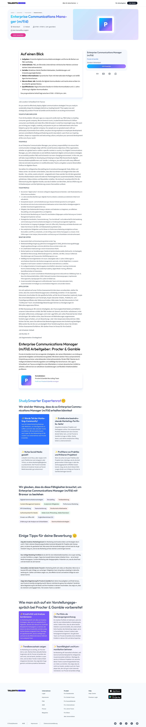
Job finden (132, 3)
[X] (131, 723)
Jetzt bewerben (18, 35)
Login (43, 693)
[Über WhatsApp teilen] (115, 74)
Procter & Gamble (92, 59)
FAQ (43, 701)
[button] (97, 74)
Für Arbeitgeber (121, 3)
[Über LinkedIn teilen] (109, 74)
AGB (43, 705)
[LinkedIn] (137, 723)
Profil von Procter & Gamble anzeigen (47, 381)
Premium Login (93, 697)
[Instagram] (121, 723)
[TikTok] (126, 723)
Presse (44, 709)
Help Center (92, 693)
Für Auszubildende (69, 701)
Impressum (45, 697)
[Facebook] (115, 723)
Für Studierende (69, 693)
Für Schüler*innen (69, 697)
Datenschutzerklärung (50, 723)
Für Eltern (67, 713)
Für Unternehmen (69, 705)
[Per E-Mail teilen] (103, 74)
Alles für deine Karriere (69, 3)
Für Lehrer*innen (69, 709)
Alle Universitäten (69, 716)
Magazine (45, 713)
